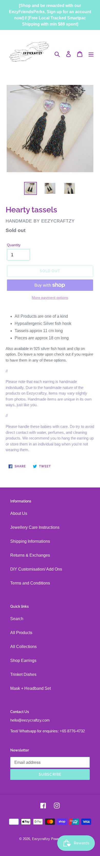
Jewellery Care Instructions (34, 527)
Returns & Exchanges (30, 555)
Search (16, 619)
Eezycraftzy (41, 839)
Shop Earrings (23, 660)
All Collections (23, 646)
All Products (21, 632)
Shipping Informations (30, 541)
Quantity (14, 245)
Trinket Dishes (23, 674)
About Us (18, 513)
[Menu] (91, 54)
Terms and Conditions (30, 583)
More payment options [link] (50, 297)
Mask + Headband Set (30, 688)
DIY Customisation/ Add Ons (36, 569)
